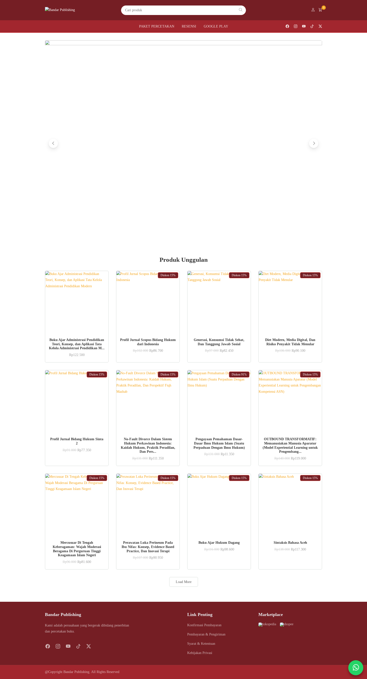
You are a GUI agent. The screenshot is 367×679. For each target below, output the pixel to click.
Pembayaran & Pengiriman (206, 634)
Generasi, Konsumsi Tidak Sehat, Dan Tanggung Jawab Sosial (219, 342)
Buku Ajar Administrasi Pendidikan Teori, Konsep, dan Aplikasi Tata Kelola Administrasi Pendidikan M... (77, 344)
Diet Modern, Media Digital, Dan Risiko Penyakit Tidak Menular (290, 342)
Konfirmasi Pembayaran (204, 625)
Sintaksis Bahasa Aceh (290, 542)
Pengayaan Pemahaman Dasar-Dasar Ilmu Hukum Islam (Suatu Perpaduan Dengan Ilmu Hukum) (219, 443)
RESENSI (189, 26)
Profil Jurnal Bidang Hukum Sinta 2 (76, 441)
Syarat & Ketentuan (201, 644)
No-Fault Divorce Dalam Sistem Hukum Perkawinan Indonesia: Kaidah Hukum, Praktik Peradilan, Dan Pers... (148, 445)
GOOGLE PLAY (216, 26)
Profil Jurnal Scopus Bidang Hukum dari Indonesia (148, 342)
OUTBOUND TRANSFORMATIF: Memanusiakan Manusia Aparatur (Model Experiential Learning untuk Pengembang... (290, 445)
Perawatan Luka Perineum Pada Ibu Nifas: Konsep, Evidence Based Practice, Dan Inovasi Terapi (148, 547)
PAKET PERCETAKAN (156, 26)
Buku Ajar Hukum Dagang (219, 542)
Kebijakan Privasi (199, 653)
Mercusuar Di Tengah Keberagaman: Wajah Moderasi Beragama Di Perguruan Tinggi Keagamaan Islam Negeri (77, 549)
